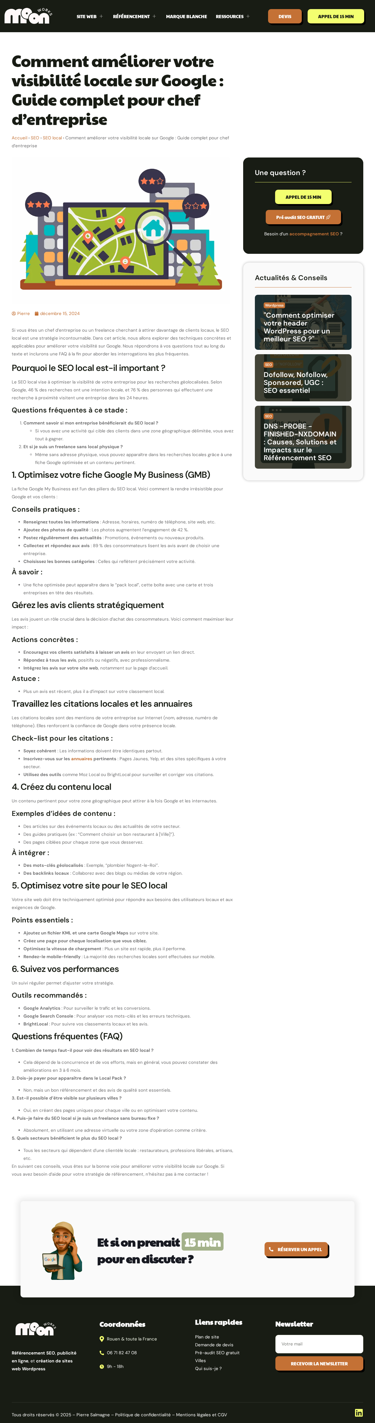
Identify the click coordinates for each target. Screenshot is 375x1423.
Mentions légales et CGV (201, 1415)
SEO (35, 138)
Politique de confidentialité (143, 1415)
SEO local (52, 138)
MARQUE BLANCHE (186, 16)
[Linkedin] (358, 1412)
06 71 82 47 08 (122, 1353)
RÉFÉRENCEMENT (131, 16)
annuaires (81, 759)
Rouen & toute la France (132, 1339)
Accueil (19, 138)
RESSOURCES (229, 16)
